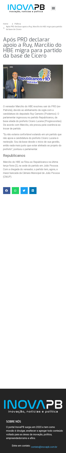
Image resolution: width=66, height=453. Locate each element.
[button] (53, 8)
